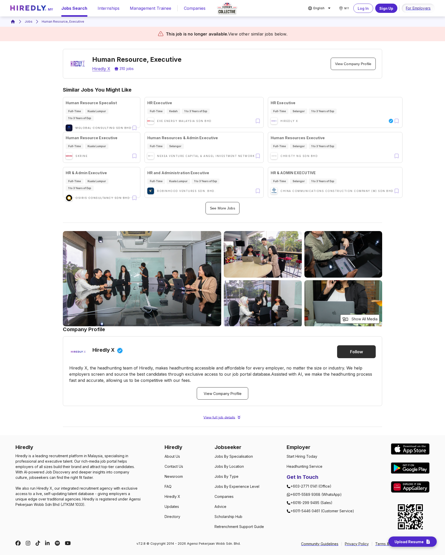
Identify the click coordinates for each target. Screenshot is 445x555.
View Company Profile (353, 64)
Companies (195, 8)
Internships (108, 8)
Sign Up (386, 8)
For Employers (418, 8)
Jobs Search (74, 8)
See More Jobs (222, 208)
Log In (363, 8)
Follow (356, 351)
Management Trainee (150, 8)
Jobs (28, 21)
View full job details (219, 417)
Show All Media (365, 319)
